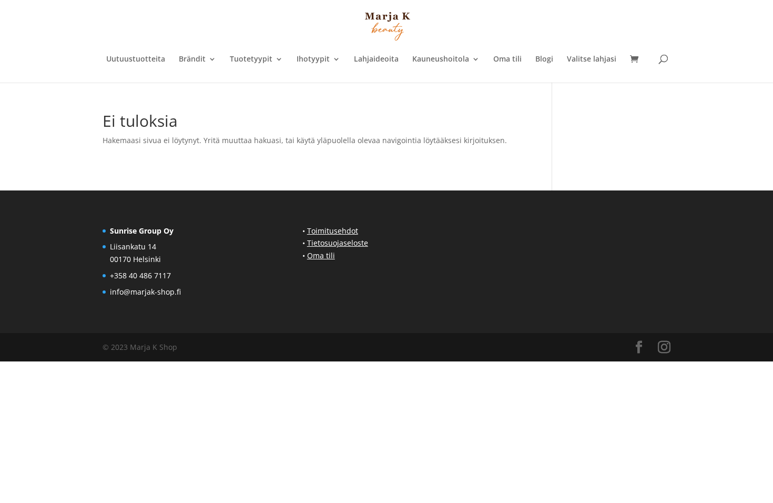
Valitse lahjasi (591, 59)
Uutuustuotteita (135, 59)
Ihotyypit (313, 59)
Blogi (544, 59)
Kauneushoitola (440, 59)
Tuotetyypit (251, 59)
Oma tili (507, 59)
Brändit (192, 59)
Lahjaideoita (376, 59)
